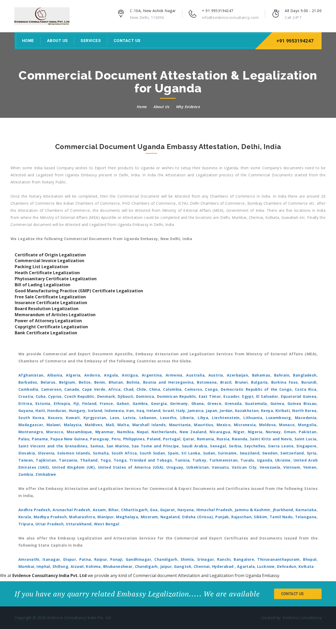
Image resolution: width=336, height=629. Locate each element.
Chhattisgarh (134, 509)
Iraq (140, 410)
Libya (203, 417)
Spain (173, 453)
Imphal (43, 566)
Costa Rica (306, 389)
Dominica (145, 396)
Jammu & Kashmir (252, 509)
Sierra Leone (280, 445)
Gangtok (182, 566)
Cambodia (28, 389)
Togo (106, 460)
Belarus (48, 382)
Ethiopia (62, 403)
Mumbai (26, 566)
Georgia (159, 403)
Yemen (310, 467)
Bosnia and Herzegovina (168, 382)
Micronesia (245, 424)
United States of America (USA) (131, 467)
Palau (23, 438)
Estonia (42, 403)
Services (91, 40)
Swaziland (250, 453)
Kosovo (55, 417)
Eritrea (25, 403)
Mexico (224, 424)
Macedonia (306, 417)
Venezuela (270, 467)
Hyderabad (223, 566)
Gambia (140, 403)
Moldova (267, 424)
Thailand (88, 460)
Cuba (41, 396)
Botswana (207, 382)
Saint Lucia (306, 438)
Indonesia (114, 410)
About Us (57, 40)
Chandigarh (165, 559)
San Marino (118, 445)
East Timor (210, 396)
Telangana (306, 516)
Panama (40, 438)
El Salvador (267, 396)
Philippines (134, 438)
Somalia (101, 453)
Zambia (25, 474)
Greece (214, 403)
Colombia (172, 389)
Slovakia (26, 453)
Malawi (53, 424)
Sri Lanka (190, 453)
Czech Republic (79, 396)
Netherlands (163, 431)
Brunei (241, 382)
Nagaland (170, 516)
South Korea (31, 417)
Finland (89, 403)
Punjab (222, 516)
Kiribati (282, 410)
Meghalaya (127, 516)
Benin (99, 382)
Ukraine (283, 460)
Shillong (60, 566)
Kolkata (306, 566)
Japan (211, 410)
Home (28, 40)
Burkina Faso (284, 382)
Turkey (199, 460)
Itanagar (51, 559)
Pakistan (307, 431)
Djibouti (125, 396)
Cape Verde (94, 389)
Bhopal (310, 559)
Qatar (188, 438)
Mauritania (180, 424)
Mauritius (203, 424)
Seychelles (254, 445)
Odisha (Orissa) (197, 516)
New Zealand (193, 431)
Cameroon (51, 389)
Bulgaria (259, 382)
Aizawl (77, 566)
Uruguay (174, 467)
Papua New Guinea (69, 438)
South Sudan (152, 453)
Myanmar (104, 431)
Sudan (209, 453)
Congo (211, 389)
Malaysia (72, 424)
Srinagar (205, 559)
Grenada (233, 403)
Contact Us (127, 40)
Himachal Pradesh (214, 509)
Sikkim (260, 516)
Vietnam (291, 467)
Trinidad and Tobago (150, 460)
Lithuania (252, 417)
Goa (154, 509)
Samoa (97, 445)
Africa (114, 389)
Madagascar (30, 424)
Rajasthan (241, 516)
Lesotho (168, 417)
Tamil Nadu (281, 516)
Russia (223, 438)
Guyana (25, 410)
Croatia (25, 396)
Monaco (287, 424)
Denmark (106, 396)
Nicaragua (219, 431)
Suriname (227, 453)
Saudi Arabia (194, 445)
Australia (195, 375)
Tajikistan (46, 460)
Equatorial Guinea (299, 396)
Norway (273, 431)
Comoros (193, 389)
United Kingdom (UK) (73, 467)
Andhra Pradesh (34, 509)
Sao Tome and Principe (155, 445)
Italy (180, 410)
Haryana (185, 509)
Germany (179, 403)
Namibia (125, 431)
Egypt (248, 396)
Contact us (293, 594)
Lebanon (147, 417)
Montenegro (30, 431)
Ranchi (223, 559)
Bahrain (281, 375)
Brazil (226, 382)
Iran (130, 410)
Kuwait (73, 417)
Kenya (267, 410)
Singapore (306, 445)
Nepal (142, 431)
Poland (154, 438)
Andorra (92, 375)
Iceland (95, 410)
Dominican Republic (176, 396)
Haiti (40, 410)
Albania (54, 375)
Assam (99, 509)
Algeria (73, 375)
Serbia (235, 445)
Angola (111, 375)
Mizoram (149, 516)
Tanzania (68, 460)
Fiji (76, 403)
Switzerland (292, 453)
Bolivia (133, 382)
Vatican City (244, 467)
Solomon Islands (73, 453)
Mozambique (79, 431)
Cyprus (55, 396)
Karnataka (306, 509)
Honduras (56, 410)
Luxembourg (278, 417)
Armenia (174, 375)
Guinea (277, 403)
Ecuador (231, 396)
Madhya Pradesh (50, 516)
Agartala (246, 566)
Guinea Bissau (302, 403)
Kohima (93, 566)
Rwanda (240, 438)
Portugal (171, 438)
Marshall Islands (149, 424)
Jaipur (166, 566)
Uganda (264, 460)
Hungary (77, 410)
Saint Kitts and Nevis (271, 438)
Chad (129, 389)
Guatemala (256, 403)
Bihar (113, 509)
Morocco (54, 431)
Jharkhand (283, 509)
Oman (290, 431)
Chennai (202, 566)
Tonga (120, 460)
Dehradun (286, 566)
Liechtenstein (225, 417)
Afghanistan (31, 375)
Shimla (187, 559)
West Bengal (106, 523)
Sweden (270, 453)
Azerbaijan (237, 375)
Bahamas (261, 375)
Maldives (93, 424)
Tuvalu (247, 460)
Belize (85, 382)
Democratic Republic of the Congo (256, 389)
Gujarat (167, 509)
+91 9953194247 (295, 41)
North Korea (304, 410)
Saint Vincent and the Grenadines (52, 445)
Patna (85, 559)
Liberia (187, 417)
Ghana (197, 403)
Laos (114, 417)
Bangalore (244, 559)
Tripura (25, 523)
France (106, 403)
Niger (238, 431)
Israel (168, 410)
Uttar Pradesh (49, 523)
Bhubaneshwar (118, 566)
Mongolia (307, 424)
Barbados (27, 382)
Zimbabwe (45, 474)
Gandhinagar (138, 559)
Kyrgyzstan (94, 417)
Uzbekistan (197, 467)
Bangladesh (304, 375)
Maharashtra (82, 516)
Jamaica (195, 410)
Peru (116, 438)
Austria (215, 375)
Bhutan (116, 382)
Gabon (123, 403)
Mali (110, 424)
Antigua (130, 375)
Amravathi (28, 559)
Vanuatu (220, 467)
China (154, 389)
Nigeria (255, 431)
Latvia (129, 417)
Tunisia (182, 460)
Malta (123, 424)
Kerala (24, 516)
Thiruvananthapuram (278, 559)
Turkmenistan (223, 460)
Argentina (152, 375)
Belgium (67, 382)
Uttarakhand (79, 523)
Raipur (100, 559)
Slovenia (46, 453)
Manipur (105, 516)
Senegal (218, 445)
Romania (205, 438)
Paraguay (99, 438)
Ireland (153, 410)
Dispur (69, 559)
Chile (141, 389)
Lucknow (266, 566)
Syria (312, 453)
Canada (71, 389)
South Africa (124, 453)
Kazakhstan (247, 410)
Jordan (226, 410)
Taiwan (25, 460)
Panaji (116, 559)
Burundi (309, 382)
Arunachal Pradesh (71, 509)
